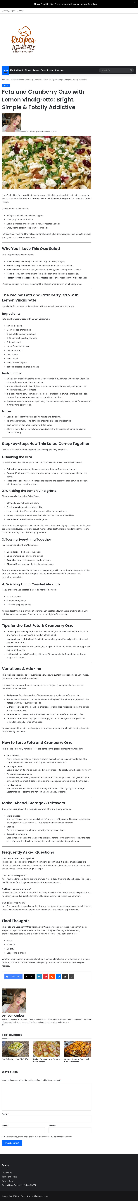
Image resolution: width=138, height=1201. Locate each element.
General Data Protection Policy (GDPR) (19, 1185)
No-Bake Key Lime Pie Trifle (15, 1059)
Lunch (36, 70)
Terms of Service (9, 1177)
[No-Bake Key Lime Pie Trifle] (15, 1049)
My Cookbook (16, 70)
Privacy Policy (8, 1181)
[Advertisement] (92, 35)
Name (5, 1114)
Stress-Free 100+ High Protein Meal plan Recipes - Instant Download (65, 4)
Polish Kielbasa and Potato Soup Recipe (46, 1060)
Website (52, 1125)
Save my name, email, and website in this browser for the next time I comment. (38, 1137)
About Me (59, 70)
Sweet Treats (47, 70)
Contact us (7, 1173)
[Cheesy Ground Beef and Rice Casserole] (77, 1049)
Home (5, 70)
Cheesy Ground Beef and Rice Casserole (76, 1060)
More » (66, 1022)
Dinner (28, 70)
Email (5, 1125)
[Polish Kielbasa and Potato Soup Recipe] (46, 1049)
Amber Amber (26, 131)
